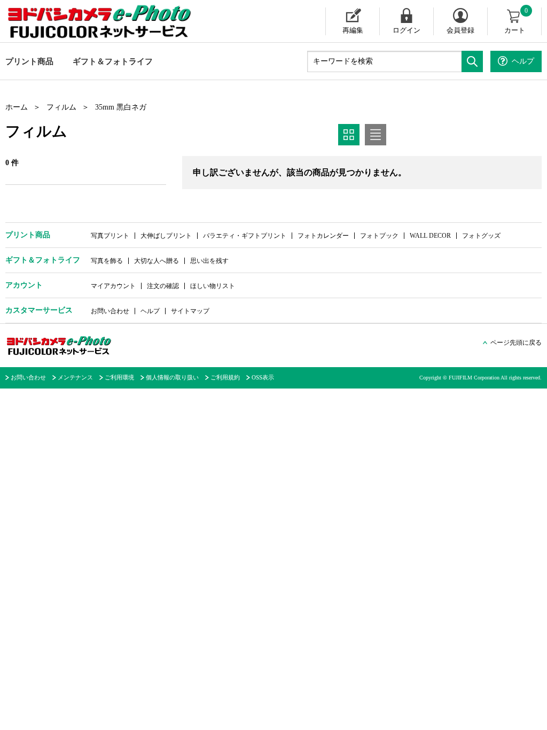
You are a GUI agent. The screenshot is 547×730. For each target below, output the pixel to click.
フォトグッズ (481, 235)
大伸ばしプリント (166, 235)
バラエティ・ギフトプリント (244, 235)
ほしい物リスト (212, 286)
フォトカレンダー (323, 235)
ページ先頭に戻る (516, 342)
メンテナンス (75, 377)
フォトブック (379, 235)
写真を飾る (107, 261)
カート (516, 20)
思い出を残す (209, 261)
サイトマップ (190, 311)
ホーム (16, 107)
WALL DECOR (430, 235)
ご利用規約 (225, 377)
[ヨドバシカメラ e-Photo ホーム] (100, 21)
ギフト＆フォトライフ (113, 61)
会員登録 (460, 30)
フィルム (61, 107)
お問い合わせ (110, 311)
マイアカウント (113, 286)
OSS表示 (263, 377)
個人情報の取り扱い (172, 377)
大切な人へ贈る (156, 261)
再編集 (352, 30)
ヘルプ (150, 311)
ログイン (406, 30)
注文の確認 (163, 286)
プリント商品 (29, 61)
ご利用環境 (119, 377)
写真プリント (110, 235)
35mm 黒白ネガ (120, 107)
